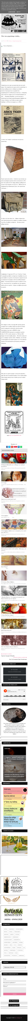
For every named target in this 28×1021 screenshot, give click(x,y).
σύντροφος (20, 950)
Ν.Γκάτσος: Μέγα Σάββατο (7, 582)
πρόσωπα (19, 947)
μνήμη (21, 942)
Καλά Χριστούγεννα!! (6, 630)
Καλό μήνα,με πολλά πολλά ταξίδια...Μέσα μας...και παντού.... (13, 549)
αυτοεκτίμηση (19, 929)
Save (16, 446)
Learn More (11, 12)
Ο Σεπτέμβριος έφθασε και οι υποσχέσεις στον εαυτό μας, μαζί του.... (13, 531)
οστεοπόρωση (7, 947)
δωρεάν (12, 934)
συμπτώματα (13, 950)
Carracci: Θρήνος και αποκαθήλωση (10, 810)
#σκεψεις (10, 40)
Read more (10, 793)
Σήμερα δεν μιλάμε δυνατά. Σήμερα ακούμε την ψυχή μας (11, 819)
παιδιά (13, 947)
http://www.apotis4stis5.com (15, 435)
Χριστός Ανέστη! (9, 766)
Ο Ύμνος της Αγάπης (10, 802)
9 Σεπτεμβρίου (4, 515)
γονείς (10, 931)
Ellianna (4, 701)
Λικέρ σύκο (5, 835)
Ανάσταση (7, 748)
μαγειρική (15, 942)
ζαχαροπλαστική (8, 939)
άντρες (5, 929)
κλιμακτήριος (7, 942)
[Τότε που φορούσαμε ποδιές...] (14, 23)
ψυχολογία (14, 955)
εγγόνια (17, 934)
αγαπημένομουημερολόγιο (16, 40)
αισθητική (11, 929)
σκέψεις (6, 950)
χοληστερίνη (7, 955)
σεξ (24, 947)
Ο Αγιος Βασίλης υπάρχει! (7, 615)
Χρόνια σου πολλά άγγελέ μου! (8, 499)
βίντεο (5, 931)
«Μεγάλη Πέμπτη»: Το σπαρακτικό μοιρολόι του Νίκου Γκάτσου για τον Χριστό (12, 598)
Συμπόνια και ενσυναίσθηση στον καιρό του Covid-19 (15, 701)
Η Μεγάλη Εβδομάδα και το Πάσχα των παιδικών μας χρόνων (13, 465)
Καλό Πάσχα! (4, 566)
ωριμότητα (21, 955)
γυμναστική (17, 931)
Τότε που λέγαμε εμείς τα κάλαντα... (9, 646)
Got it (18, 12)
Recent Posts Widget (7, 827)
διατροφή (6, 934)
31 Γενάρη (3, 482)
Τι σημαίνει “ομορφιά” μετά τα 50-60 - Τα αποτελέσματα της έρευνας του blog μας (14, 758)
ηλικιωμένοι (17, 939)
